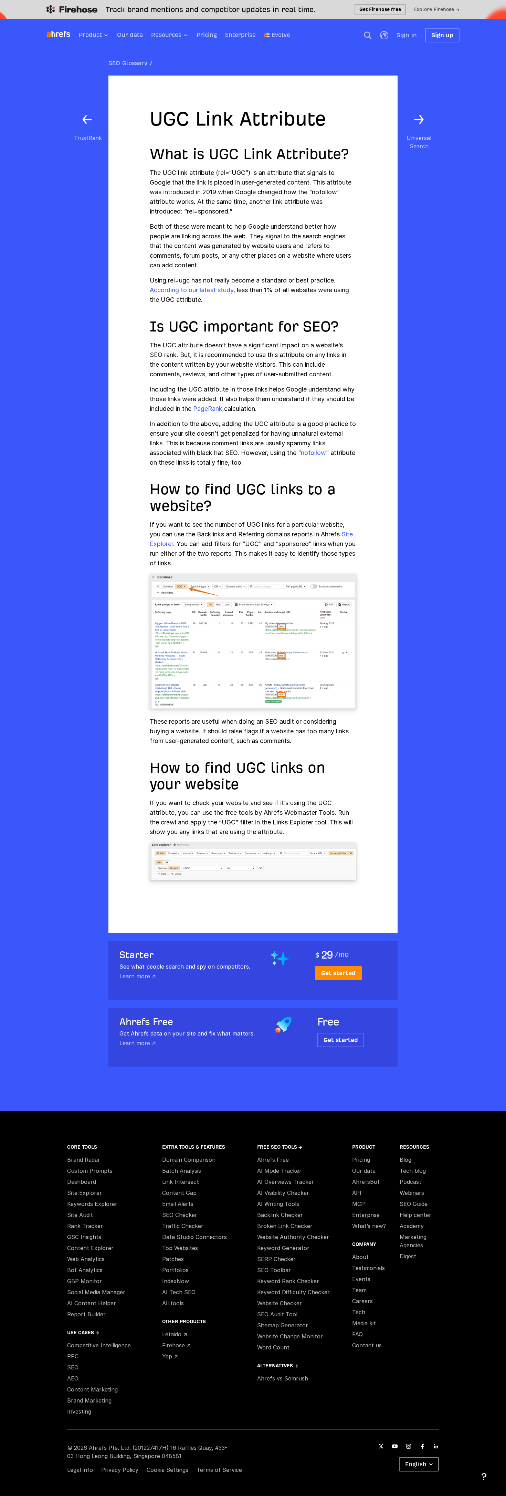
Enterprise (240, 34)
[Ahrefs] (62, 34)
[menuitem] (98, 37)
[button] (367, 35)
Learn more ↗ (137, 976)
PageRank (207, 408)
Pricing (207, 34)
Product (90, 34)
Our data (130, 34)
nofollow (313, 452)
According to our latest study (191, 290)
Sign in (407, 35)
